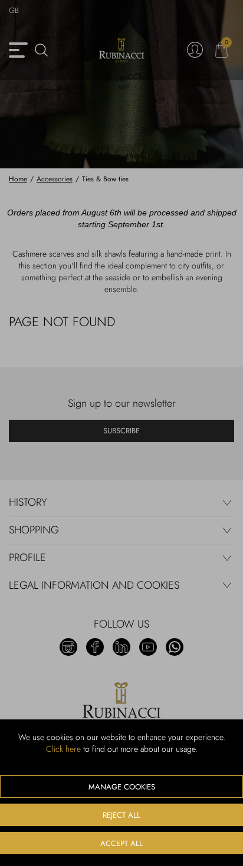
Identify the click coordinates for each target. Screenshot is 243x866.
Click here (63, 749)
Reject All (121, 815)
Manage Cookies (121, 786)
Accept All (121, 843)
